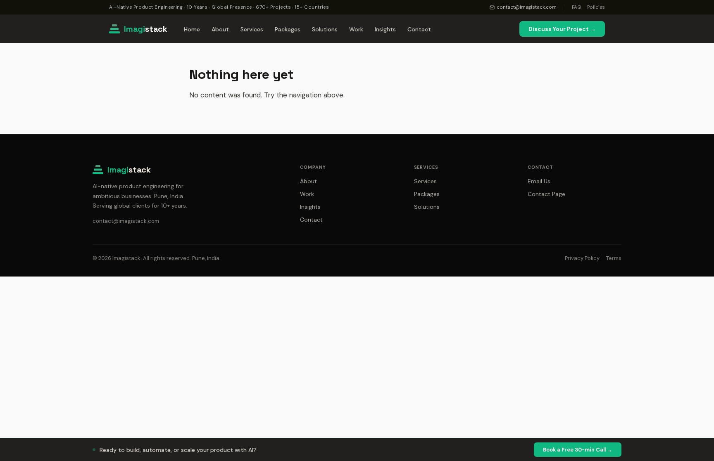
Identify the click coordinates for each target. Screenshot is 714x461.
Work (356, 29)
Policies (596, 7)
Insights (385, 29)
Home (192, 29)
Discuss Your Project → (562, 29)
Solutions (325, 29)
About (220, 29)
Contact (419, 29)
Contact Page (546, 194)
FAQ (576, 7)
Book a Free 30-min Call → (577, 449)
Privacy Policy (582, 258)
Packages (287, 29)
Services (251, 29)
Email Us (539, 181)
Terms (613, 258)
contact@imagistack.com (527, 7)
